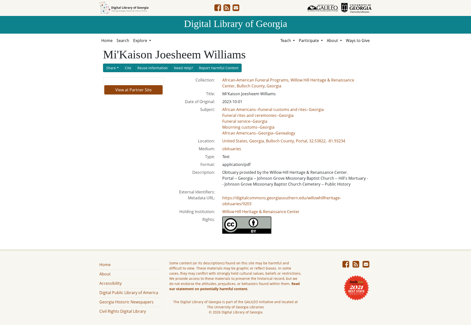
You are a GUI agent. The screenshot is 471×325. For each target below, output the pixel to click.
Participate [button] (309, 40)
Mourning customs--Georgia (248, 127)
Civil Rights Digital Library (122, 311)
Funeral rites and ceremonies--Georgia (258, 115)
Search (123, 40)
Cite (128, 68)
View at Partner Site (133, 90)
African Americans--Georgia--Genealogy (258, 133)
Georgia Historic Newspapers (126, 302)
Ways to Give (358, 40)
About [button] (333, 40)
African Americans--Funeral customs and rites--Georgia (273, 109)
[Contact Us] (236, 9)
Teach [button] (286, 40)
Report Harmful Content (218, 68)
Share (111, 68)
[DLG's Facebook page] (217, 9)
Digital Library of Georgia (235, 23)
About (105, 274)
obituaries (231, 148)
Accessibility (110, 283)
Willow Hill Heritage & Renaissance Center (261, 211)
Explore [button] (140, 40)
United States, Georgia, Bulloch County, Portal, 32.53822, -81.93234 (283, 141)
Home (107, 40)
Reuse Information (152, 68)
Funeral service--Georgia (244, 121)
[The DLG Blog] (226, 9)
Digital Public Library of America (128, 292)
